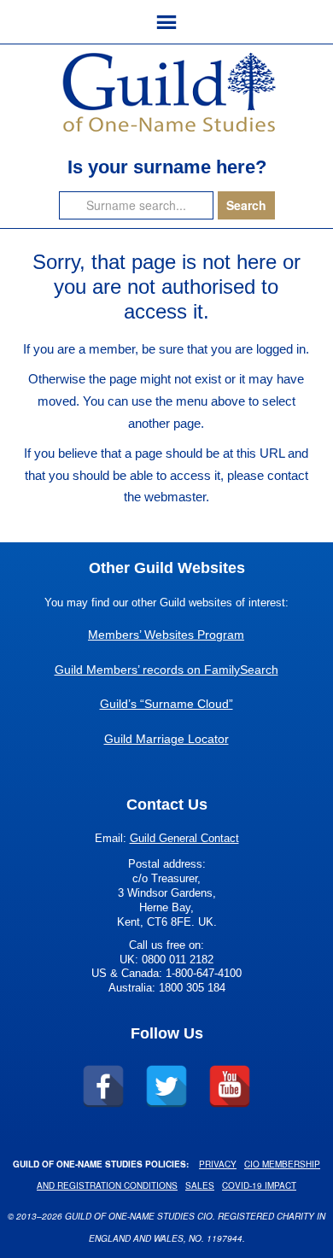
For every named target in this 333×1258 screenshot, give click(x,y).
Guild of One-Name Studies (166, 91)
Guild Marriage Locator (166, 739)
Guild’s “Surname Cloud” (166, 704)
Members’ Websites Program (166, 634)
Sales (199, 1185)
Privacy (218, 1164)
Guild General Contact (184, 838)
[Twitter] (166, 1086)
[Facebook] (103, 1086)
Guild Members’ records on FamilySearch (166, 669)
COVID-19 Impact (259, 1185)
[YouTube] (229, 1086)
